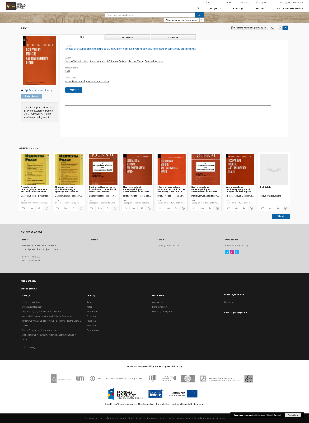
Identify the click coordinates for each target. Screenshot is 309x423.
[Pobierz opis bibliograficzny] (31, 208)
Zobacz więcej (28, 347)
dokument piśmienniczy (97, 81)
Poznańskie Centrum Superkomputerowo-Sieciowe (198, 418)
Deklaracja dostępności (163, 311)
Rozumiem (293, 415)
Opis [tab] (82, 37)
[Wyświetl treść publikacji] (141, 208)
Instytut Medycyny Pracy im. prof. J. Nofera (41, 311)
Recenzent (91, 321)
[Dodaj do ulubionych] (273, 28)
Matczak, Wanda (135, 61)
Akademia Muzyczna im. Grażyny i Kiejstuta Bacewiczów (47, 316)
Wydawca (91, 325)
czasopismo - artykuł (75, 81)
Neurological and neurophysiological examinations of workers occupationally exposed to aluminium (136, 189)
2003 (67, 71)
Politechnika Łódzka (31, 302)
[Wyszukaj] (199, 15)
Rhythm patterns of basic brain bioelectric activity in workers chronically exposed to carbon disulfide (103, 189)
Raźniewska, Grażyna (116, 61)
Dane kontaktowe (160, 307)
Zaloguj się (261, 2)
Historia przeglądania (290, 8)
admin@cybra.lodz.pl (168, 245)
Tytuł (89, 302)
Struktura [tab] (173, 37)
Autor (89, 307)
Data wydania (93, 330)
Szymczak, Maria (97, 61)
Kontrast (228, 2)
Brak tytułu (265, 187)
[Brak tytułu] (274, 169)
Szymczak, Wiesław (154, 61)
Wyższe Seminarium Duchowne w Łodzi (40, 330)
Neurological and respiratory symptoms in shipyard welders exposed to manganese (238, 189)
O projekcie (157, 302)
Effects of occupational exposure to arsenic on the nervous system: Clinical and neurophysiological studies (171, 189)
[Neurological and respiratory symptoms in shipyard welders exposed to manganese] (240, 169)
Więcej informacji (274, 415)
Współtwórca (93, 311)
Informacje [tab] (127, 37)
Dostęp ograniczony (40, 90)
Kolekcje (238, 8)
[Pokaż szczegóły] (47, 208)
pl (286, 28)
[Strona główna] (197, 6)
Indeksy (260, 8)
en (209, 2)
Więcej (280, 216)
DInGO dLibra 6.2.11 (138, 418)
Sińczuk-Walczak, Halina (76, 61)
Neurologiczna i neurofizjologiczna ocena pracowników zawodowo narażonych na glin (34, 189)
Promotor (91, 316)
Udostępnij (244, 2)
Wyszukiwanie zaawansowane (181, 20)
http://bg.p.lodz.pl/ (234, 245)
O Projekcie (214, 8)
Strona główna (29, 288)
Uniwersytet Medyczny (32, 307)
